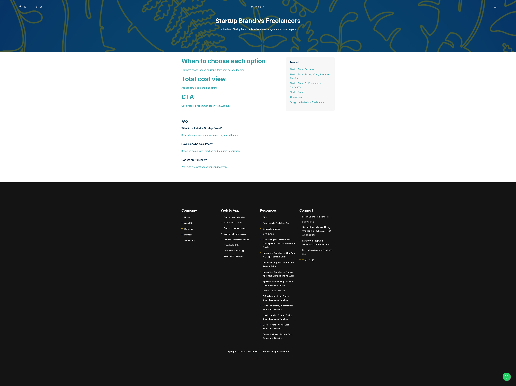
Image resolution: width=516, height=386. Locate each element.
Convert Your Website (234, 217)
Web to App (189, 240)
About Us (188, 223)
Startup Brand (297, 92)
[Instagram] (25, 6)
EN (37, 7)
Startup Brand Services (302, 69)
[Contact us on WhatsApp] (507, 377)
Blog (265, 217)
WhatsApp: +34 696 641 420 (315, 244)
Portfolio (188, 234)
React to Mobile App (233, 256)
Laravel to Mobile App (234, 250)
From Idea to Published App (276, 223)
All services (296, 97)
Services (188, 229)
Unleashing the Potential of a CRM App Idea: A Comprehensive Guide (279, 243)
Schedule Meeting (272, 229)
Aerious (266, 351)
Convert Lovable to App (235, 228)
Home (187, 217)
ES (41, 7)
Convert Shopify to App (235, 234)
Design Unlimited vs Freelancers (307, 102)
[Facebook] (20, 6)
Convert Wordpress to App (236, 239)
